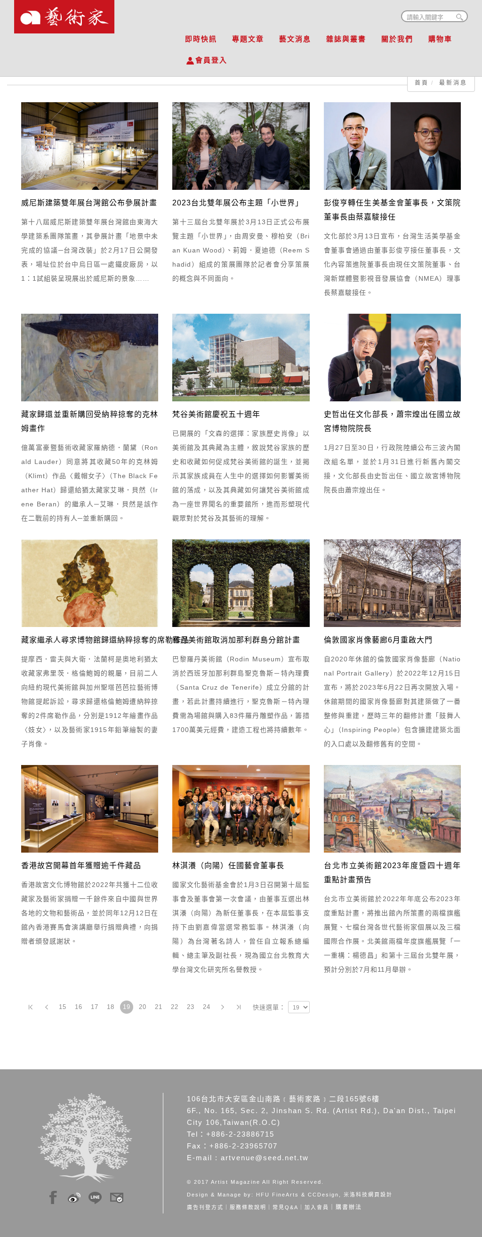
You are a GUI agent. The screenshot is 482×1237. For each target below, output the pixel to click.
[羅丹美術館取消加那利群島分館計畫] (240, 582)
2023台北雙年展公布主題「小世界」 (237, 203)
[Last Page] (238, 1007)
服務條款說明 (248, 1207)
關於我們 (397, 39)
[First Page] (30, 1007)
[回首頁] (64, 14)
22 (174, 1006)
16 (78, 1006)
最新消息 (453, 83)
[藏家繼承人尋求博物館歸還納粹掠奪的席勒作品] (89, 582)
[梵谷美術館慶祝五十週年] (240, 357)
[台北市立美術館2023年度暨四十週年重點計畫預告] (392, 808)
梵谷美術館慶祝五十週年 (216, 414)
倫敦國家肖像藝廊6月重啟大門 (378, 640)
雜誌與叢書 (346, 39)
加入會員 (317, 1207)
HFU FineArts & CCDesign (297, 1194)
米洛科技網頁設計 (368, 1194)
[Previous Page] (46, 1007)
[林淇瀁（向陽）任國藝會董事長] (240, 808)
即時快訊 (201, 39)
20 (142, 1006)
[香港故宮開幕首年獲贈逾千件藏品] (89, 808)
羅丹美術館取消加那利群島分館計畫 (236, 640)
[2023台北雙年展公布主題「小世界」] (240, 145)
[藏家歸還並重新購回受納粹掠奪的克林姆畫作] (89, 357)
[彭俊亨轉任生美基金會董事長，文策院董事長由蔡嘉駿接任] (392, 145)
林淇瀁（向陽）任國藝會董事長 (228, 866)
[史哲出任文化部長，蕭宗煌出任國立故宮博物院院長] (392, 357)
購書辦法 (349, 1207)
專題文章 (248, 39)
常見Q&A (285, 1207)
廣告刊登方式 (205, 1207)
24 (206, 1006)
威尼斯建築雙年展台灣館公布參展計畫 (89, 203)
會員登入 (211, 60)
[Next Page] (222, 1007)
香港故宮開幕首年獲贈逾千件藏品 (81, 866)
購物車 (440, 39)
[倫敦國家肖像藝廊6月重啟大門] (392, 582)
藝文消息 (295, 39)
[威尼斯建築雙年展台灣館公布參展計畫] (89, 145)
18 (110, 1006)
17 (94, 1006)
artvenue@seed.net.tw (265, 1158)
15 (62, 1006)
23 (190, 1006)
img (53, 1196)
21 (158, 1006)
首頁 (422, 83)
